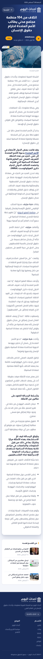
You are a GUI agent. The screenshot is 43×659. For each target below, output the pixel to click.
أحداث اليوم (16, 625)
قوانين (38, 641)
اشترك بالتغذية (31, 614)
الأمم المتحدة (32, 153)
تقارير (39, 625)
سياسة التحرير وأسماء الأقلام (12, 631)
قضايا (39, 633)
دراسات (38, 645)
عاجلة (39, 637)
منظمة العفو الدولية (26, 212)
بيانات (39, 629)
